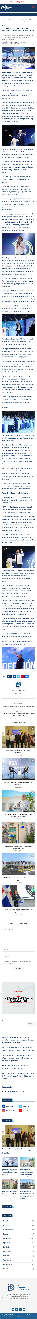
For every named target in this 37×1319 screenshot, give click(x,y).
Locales (19, 1234)
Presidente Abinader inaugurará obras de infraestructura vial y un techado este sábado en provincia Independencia (18, 1058)
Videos (19, 1269)
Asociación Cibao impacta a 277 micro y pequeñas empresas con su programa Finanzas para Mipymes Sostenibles (18, 1040)
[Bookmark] (32, 728)
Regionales (19, 1251)
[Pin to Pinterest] (23, 676)
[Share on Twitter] (18, 676)
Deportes (19, 1221)
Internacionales (19, 1230)
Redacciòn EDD (12, 42)
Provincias (19, 1247)
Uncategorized (19, 1264)
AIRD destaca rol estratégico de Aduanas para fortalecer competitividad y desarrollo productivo (9, 1171)
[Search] (33, 7)
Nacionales (12, 19)
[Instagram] (20, 1309)
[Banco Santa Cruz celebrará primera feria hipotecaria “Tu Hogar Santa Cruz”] (18, 832)
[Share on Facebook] (14, 676)
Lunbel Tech (25, 1317)
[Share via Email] (27, 676)
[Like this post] (10, 676)
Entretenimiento (19, 1225)
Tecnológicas (19, 1260)
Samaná (19, 1256)
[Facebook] (13, 1309)
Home (3, 19)
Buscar (4, 1021)
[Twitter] (16, 1309)
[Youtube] (24, 1309)
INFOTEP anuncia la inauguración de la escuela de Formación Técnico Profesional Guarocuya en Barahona (18, 1076)
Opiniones (19, 1243)
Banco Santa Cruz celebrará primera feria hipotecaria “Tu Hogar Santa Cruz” (9, 1193)
